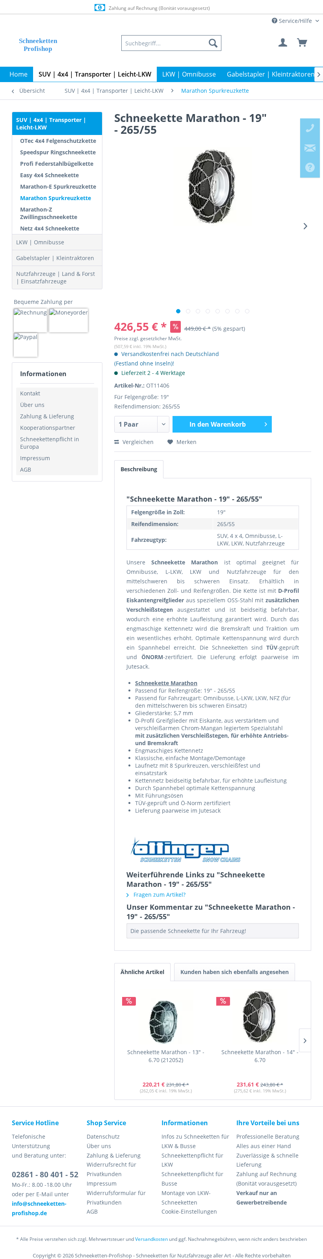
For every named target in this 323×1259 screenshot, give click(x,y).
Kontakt (30, 393)
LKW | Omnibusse (40, 242)
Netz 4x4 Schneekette (49, 228)
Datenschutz (103, 1136)
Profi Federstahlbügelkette (56, 163)
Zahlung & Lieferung (47, 416)
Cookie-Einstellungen (189, 1211)
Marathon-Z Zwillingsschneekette (48, 213)
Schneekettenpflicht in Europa (49, 442)
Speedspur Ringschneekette (58, 152)
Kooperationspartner (47, 427)
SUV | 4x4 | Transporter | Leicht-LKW (51, 123)
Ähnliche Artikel (142, 972)
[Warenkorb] (302, 43)
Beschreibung (139, 469)
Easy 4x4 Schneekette (49, 175)
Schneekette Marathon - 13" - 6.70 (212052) (165, 1056)
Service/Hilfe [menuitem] (295, 20)
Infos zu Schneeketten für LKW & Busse (195, 1141)
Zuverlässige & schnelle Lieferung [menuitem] (267, 1160)
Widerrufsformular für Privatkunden (116, 1197)
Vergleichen (137, 442)
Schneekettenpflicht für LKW (192, 1160)
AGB (25, 469)
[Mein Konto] (283, 43)
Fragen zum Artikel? (159, 894)
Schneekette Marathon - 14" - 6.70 (260, 1056)
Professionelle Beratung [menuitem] (267, 1136)
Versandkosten (151, 1239)
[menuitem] (171, 43)
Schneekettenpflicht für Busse (192, 1178)
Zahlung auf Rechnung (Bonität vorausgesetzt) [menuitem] (266, 1178)
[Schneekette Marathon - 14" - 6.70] (260, 1016)
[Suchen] (213, 43)
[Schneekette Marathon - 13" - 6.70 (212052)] (166, 1016)
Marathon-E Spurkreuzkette (58, 186)
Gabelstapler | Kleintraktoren (55, 258)
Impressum (35, 458)
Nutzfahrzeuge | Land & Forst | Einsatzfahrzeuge (55, 277)
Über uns (32, 404)
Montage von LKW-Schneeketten (186, 1197)
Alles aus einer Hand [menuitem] (263, 1146)
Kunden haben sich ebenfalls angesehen (234, 972)
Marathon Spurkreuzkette (55, 198)
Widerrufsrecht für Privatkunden (111, 1169)
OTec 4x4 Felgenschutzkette (58, 140)
